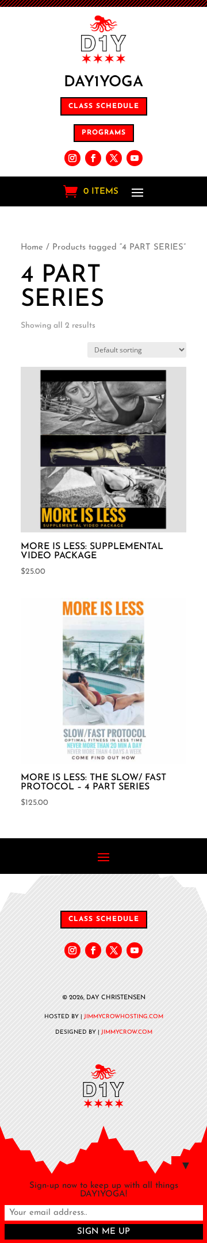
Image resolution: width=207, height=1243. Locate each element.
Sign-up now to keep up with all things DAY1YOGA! (103, 1190)
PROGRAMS (104, 132)
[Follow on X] (114, 158)
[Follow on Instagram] (72, 158)
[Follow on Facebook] (93, 158)
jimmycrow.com (126, 1032)
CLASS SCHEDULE (103, 106)
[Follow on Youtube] (134, 158)
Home (32, 247)
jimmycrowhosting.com (123, 1017)
